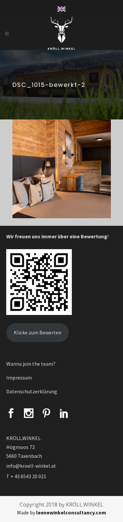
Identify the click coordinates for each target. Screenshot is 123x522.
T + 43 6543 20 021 (26, 476)
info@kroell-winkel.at (31, 465)
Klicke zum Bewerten (37, 332)
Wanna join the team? (30, 363)
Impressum (19, 377)
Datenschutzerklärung (31, 391)
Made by (61, 512)
